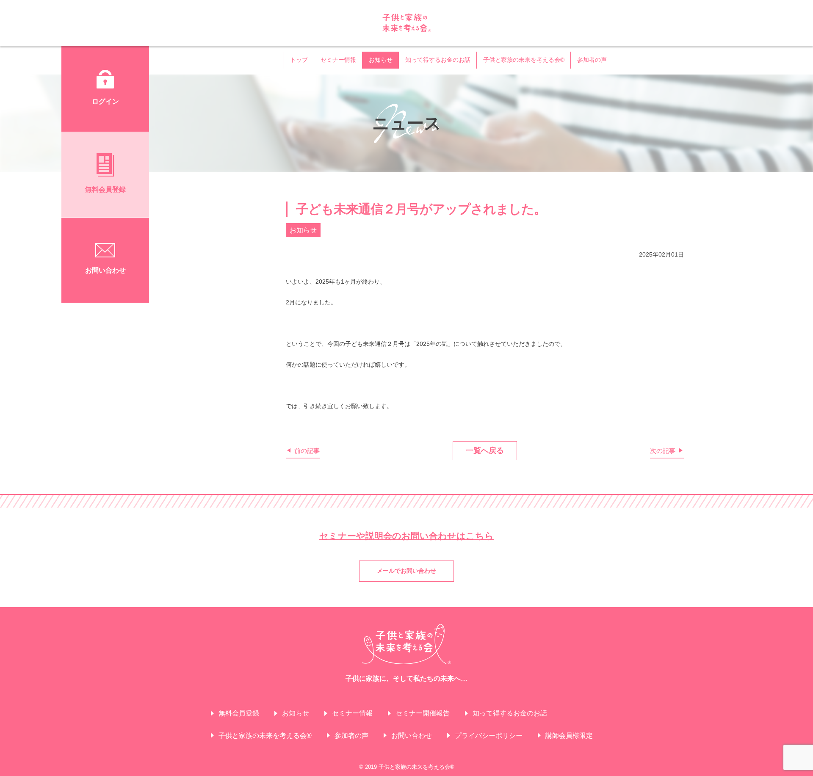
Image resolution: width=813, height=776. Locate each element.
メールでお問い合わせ (406, 570)
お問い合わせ (411, 735)
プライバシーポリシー (489, 735)
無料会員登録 (238, 713)
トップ (299, 59)
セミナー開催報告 (422, 713)
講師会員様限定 (569, 735)
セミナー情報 (338, 59)
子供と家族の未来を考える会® (406, 23)
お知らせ (381, 59)
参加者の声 (592, 59)
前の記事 (307, 450)
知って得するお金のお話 (437, 59)
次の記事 (662, 450)
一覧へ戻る (485, 450)
